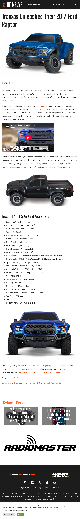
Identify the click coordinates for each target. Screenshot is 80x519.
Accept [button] (20, 514)
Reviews (36, 4)
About (61, 4)
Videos (54, 4)
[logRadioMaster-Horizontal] (40, 452)
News (29, 4)
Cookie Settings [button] (9, 514)
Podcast (45, 4)
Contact (69, 4)
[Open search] (76, 4)
